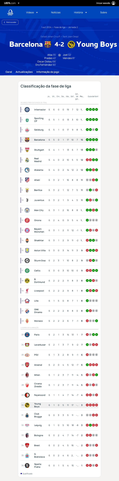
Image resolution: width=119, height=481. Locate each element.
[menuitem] (34, 12)
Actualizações (24, 72)
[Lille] (28, 300)
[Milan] (28, 374)
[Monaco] (28, 320)
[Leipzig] (28, 425)
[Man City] (28, 210)
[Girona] (28, 220)
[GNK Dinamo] (28, 310)
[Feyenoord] (28, 395)
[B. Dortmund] (28, 280)
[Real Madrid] (28, 159)
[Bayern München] (28, 230)
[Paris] (28, 334)
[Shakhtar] (28, 240)
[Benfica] (28, 190)
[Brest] (28, 445)
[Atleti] (28, 180)
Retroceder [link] (11, 22)
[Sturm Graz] (28, 260)
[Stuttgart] (28, 149)
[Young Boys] (28, 405)
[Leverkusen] (28, 344)
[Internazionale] (28, 109)
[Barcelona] (28, 139)
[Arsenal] (28, 364)
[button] (32, 12)
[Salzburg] (28, 129)
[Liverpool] (28, 290)
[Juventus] (28, 200)
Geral (9, 72)
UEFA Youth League (10, 12)
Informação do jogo (47, 72)
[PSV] (28, 354)
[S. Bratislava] (28, 455)
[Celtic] (28, 270)
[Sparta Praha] (28, 465)
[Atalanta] (28, 170)
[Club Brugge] (28, 415)
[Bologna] (28, 435)
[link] (55, 12)
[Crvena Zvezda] (28, 385)
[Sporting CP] (28, 119)
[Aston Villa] (28, 250)
